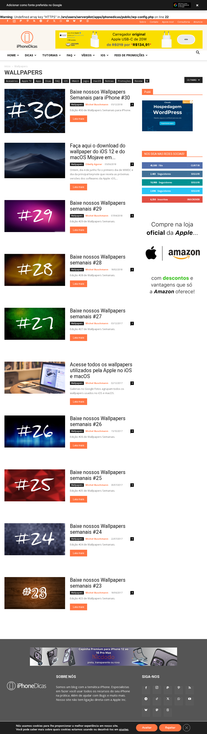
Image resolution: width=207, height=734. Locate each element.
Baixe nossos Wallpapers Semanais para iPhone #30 (100, 95)
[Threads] (87, 22)
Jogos (86, 80)
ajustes (123, 729)
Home (11, 55)
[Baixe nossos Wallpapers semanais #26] (34, 431)
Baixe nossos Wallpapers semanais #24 (98, 529)
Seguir (195, 173)
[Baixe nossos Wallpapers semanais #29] (34, 216)
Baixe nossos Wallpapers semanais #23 (98, 583)
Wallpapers (77, 104)
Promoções (124, 80)
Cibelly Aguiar (94, 164)
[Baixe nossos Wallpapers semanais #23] (34, 593)
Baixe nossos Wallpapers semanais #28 (98, 260)
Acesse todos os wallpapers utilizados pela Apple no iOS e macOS (101, 370)
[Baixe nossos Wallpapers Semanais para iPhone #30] (34, 111)
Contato (154, 21)
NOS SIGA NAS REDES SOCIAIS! (164, 154)
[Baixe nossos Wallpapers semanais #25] (34, 485)
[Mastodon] (81, 22)
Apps (38, 80)
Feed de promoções (129, 55)
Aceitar (146, 728)
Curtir (195, 165)
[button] (198, 53)
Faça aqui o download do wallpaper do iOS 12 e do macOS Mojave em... (97, 151)
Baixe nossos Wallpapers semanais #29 (98, 206)
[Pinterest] (27, 22)
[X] (54, 22)
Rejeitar (170, 728)
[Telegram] (41, 22)
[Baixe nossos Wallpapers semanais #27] (34, 324)
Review (139, 80)
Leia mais (78, 118)
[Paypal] (21, 22)
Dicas (29, 55)
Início (7, 66)
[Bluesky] (74, 22)
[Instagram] (14, 22)
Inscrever (193, 199)
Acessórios (12, 80)
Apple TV (27, 80)
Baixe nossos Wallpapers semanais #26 (98, 421)
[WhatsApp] (61, 22)
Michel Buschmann (97, 104)
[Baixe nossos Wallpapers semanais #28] (34, 270)
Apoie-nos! (168, 21)
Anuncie (198, 21)
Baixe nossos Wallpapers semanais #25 (98, 475)
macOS (97, 80)
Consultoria (183, 21)
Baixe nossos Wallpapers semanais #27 (98, 314)
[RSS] (34, 22)
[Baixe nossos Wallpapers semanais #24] (34, 539)
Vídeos (86, 55)
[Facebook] (7, 22)
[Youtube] (67, 22)
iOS (103, 55)
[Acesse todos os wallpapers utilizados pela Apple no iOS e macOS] (34, 378)
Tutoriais (50, 55)
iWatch (75, 80)
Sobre (142, 21)
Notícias (109, 80)
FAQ (69, 55)
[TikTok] (47, 22)
